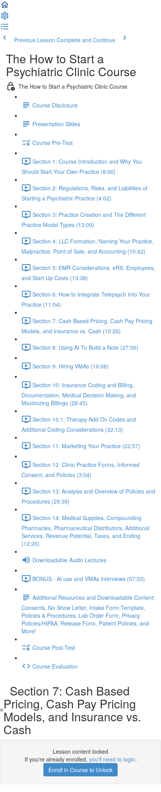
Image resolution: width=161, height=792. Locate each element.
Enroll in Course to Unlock (80, 770)
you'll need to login (112, 759)
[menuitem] (4, 18)
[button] (4, 7)
